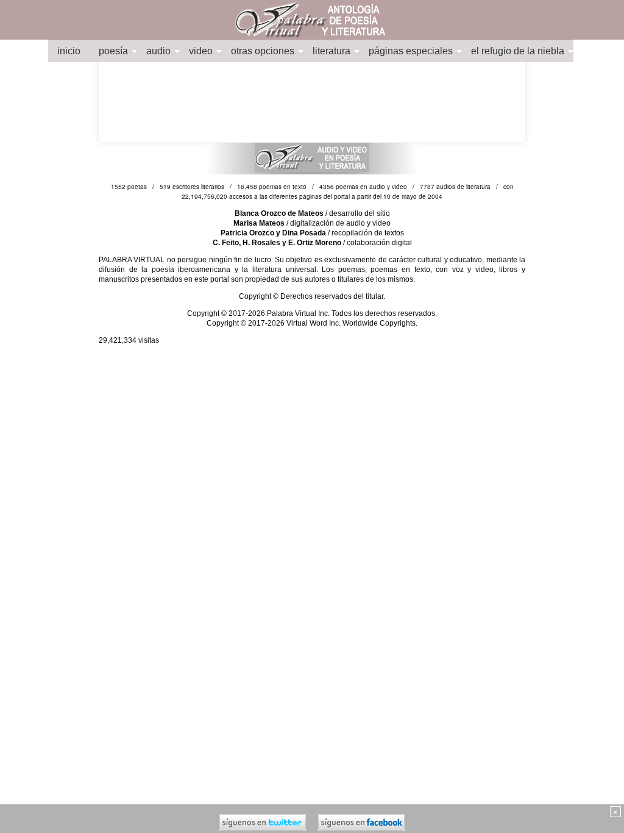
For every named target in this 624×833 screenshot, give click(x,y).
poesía (113, 51)
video (201, 51)
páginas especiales (411, 51)
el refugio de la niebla (517, 51)
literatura (331, 51)
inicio (68, 51)
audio (158, 51)
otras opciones (262, 51)
